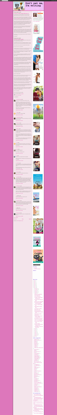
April (17, 142)
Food (35, 352)
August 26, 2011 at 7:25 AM (19, 126)
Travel (35, 385)
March (36, 332)
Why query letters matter (38, 310)
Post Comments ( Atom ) (20, 220)
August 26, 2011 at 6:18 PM (19, 174)
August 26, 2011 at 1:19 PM (19, 169)
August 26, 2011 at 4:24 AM (19, 120)
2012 (34, 286)
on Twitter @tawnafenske (37, 268)
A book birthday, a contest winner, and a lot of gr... (39, 327)
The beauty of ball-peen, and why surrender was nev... (39, 325)
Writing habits (36, 388)
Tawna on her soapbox (18, 95)
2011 (34, 287)
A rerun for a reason (37, 323)
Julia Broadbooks (19, 117)
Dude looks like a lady (37, 309)
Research (35, 375)
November (36, 289)
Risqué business (36, 376)
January (36, 335)
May (35, 330)
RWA (35, 377)
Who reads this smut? (37, 295)
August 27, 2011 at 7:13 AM (19, 193)
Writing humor (36, 389)
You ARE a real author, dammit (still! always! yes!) (21, 13)
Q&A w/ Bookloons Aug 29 (37, 394)
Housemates (35, 360)
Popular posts (36, 372)
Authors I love (36, 339)
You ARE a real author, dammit (18, 39)
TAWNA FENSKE (40, 13)
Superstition (35, 381)
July (35, 328)
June (35, 329)
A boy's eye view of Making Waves (39, 320)
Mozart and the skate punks (38, 313)
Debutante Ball (36, 349)
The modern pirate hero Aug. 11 (38, 404)
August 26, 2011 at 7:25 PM (19, 183)
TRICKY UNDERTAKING (37, 386)
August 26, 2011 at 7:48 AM (19, 146)
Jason (17, 149)
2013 (34, 285)
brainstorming (36, 343)
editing (35, 350)
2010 (34, 336)
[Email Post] (23, 94)
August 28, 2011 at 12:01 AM (19, 205)
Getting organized (36, 357)
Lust (34, 366)
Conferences (35, 345)
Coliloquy (35, 344)
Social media (36, 378)
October (36, 290)
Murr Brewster (18, 200)
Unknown (18, 112)
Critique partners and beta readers (38, 347)
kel (17, 155)
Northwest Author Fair (17, 18)
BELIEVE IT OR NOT (37, 340)
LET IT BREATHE (36, 365)
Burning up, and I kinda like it (38, 294)
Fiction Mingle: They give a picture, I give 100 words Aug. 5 (38, 410)
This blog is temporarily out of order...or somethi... (38, 316)
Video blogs (35, 387)
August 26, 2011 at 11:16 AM (19, 160)
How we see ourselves (37, 361)
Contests (35, 346)
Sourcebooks (36, 379)
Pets (34, 371)
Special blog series (36, 380)
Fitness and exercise (36, 351)
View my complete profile (36, 21)
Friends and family (36, 353)
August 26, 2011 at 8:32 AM (19, 153)
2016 (34, 281)
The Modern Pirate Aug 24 (37, 397)
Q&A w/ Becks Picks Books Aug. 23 (38, 398)
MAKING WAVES (36, 367)
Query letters (36, 373)
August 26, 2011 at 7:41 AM (19, 140)
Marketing (35, 368)
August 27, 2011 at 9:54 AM (19, 198)
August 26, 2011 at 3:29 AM (19, 114)
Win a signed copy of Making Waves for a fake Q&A (38, 303)
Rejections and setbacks (37, 374)
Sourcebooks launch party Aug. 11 (38, 405)
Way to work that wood (37, 296)
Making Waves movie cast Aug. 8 (38, 408)
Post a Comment (16, 217)
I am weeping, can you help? (38, 308)
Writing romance (36, 391)
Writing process (36, 390)
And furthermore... (37, 314)
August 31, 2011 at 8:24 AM (19, 210)
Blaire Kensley (18, 212)
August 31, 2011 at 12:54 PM (19, 216)
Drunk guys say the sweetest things (39, 301)
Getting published (36, 358)
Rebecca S (18, 128)
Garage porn (36, 354)
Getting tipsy (36, 359)
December (36, 288)
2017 (34, 280)
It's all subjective (36, 364)
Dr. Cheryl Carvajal (19, 99)
